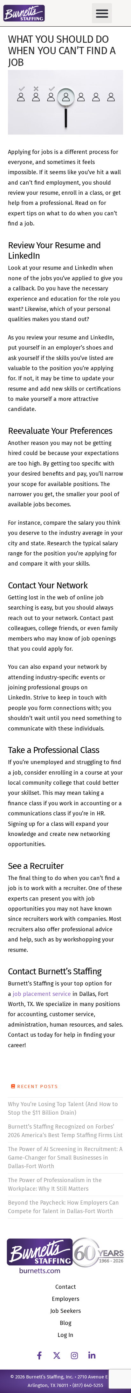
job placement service (42, 994)
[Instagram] (74, 1355)
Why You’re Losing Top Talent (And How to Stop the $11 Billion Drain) (63, 1108)
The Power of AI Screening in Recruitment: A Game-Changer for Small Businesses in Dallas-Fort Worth (65, 1158)
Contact (65, 1286)
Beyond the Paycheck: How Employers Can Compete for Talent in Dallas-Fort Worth (63, 1207)
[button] (102, 13)
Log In (65, 1335)
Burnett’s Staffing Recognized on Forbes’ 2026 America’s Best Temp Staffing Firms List (65, 1131)
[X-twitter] (57, 1355)
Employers (65, 1298)
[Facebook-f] (39, 1355)
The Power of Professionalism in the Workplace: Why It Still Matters (55, 1184)
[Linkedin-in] (92, 1355)
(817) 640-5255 (87, 1385)
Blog (65, 1323)
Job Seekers (65, 1311)
